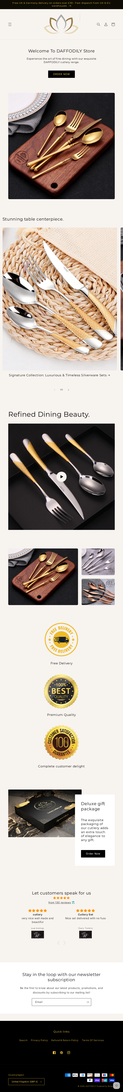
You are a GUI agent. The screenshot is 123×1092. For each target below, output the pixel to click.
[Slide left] (54, 389)
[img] (62, 898)
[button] (10, 24)
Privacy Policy (39, 1040)
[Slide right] (68, 389)
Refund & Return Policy (65, 1040)
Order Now (93, 853)
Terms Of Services (93, 1040)
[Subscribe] (87, 1002)
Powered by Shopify (106, 1086)
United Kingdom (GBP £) (25, 1081)
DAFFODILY (91, 1086)
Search (23, 1040)
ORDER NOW (61, 74)
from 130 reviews (59, 902)
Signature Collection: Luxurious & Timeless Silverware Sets (57, 375)
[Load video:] (61, 477)
